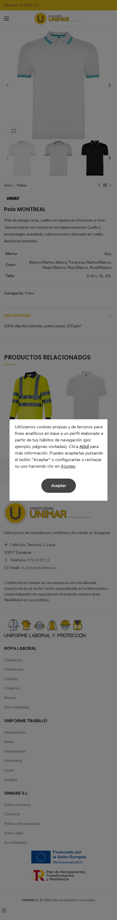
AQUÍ (84, 446)
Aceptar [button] (58, 485)
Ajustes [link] (68, 466)
